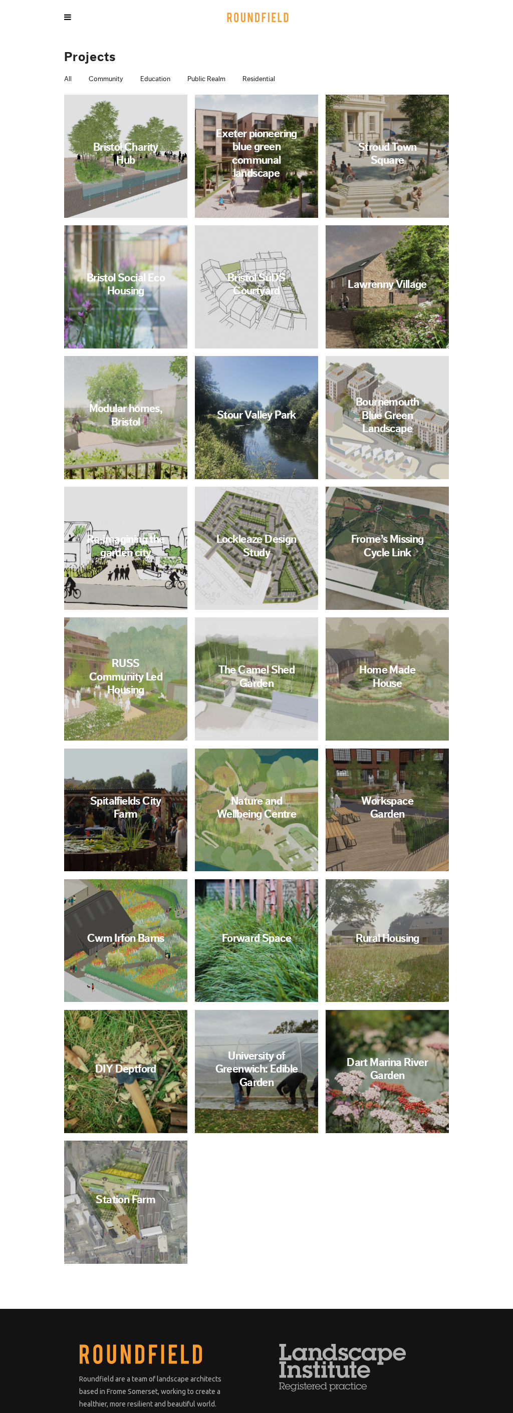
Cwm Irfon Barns (125, 938)
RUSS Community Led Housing (125, 676)
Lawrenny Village (387, 284)
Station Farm (125, 1199)
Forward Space (256, 938)
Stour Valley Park (256, 415)
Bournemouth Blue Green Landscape (387, 415)
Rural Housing (387, 938)
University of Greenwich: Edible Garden (256, 1069)
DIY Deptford (125, 1069)
